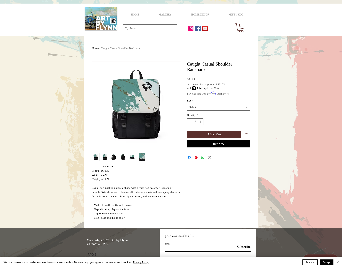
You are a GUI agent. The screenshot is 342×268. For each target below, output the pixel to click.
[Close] (338, 262)
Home (95, 48)
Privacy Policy (141, 262)
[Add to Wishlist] (246, 134)
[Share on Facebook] (189, 157)
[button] (240, 27)
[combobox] (218, 107)
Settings (310, 262)
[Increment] (200, 122)
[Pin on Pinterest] (196, 157)
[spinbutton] (195, 122)
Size (190, 100)
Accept (326, 262)
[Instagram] (190, 28)
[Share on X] (210, 157)
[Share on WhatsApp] (203, 157)
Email (167, 244)
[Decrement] (190, 122)
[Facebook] (198, 28)
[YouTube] (205, 28)
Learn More (213, 88)
